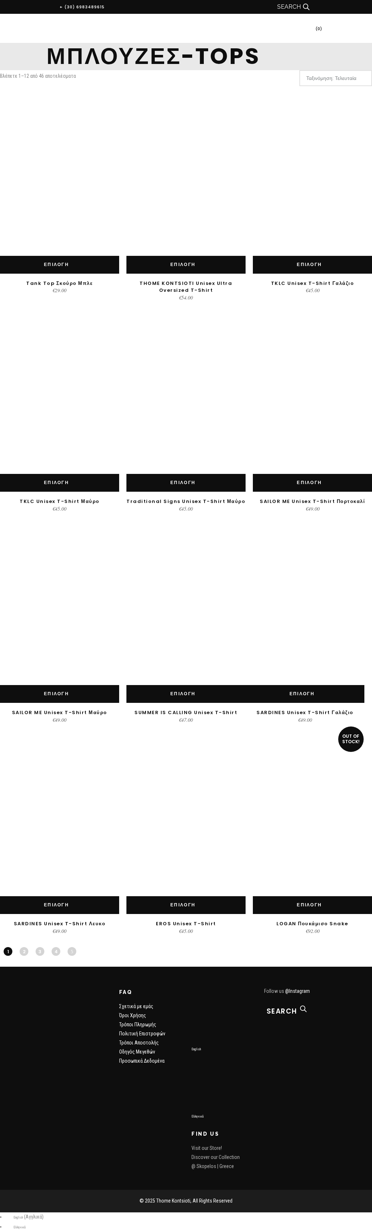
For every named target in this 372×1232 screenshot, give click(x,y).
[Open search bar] (306, 7)
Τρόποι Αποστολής (139, 1043)
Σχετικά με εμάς (136, 1006)
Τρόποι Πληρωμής (137, 1024)
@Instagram (297, 991)
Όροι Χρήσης (132, 1015)
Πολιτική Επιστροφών (142, 1033)
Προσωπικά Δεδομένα (142, 1061)
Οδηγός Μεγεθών (137, 1052)
